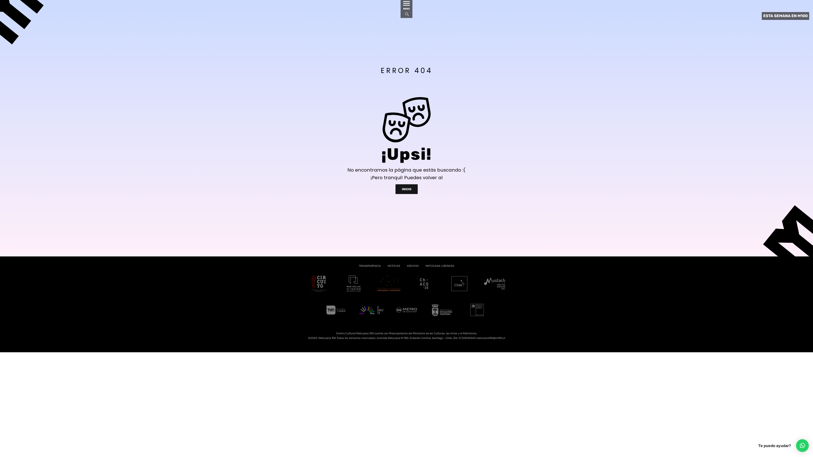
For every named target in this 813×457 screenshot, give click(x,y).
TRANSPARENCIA (370, 265)
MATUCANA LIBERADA (440, 265)
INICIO (406, 189)
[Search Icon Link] (407, 15)
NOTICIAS (394, 265)
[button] (802, 445)
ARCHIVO (413, 265)
